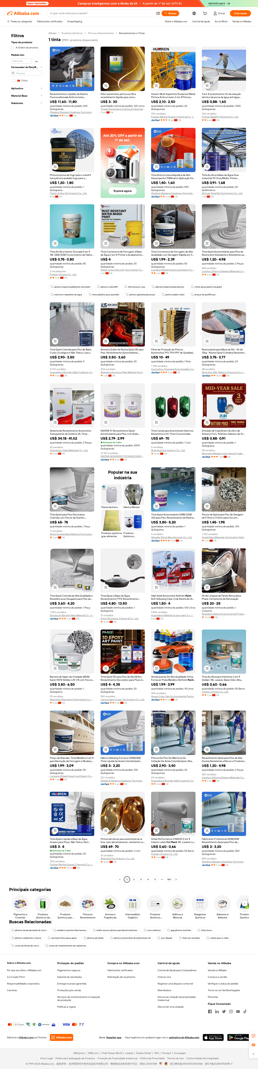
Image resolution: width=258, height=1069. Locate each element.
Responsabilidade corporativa (23, 983)
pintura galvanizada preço (142, 294)
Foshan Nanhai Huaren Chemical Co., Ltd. (173, 116)
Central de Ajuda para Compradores (177, 970)
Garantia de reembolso (69, 977)
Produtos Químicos (72, 33)
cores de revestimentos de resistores (67, 945)
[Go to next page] (176, 879)
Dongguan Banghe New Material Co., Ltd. (72, 615)
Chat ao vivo (164, 977)
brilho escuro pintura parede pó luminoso (117, 930)
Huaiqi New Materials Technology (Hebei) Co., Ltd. (224, 537)
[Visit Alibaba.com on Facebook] (210, 1011)
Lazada (129, 1053)
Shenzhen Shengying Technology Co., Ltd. (72, 699)
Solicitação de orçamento (121, 977)
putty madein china (174, 294)
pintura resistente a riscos (28, 938)
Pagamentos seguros (68, 970)
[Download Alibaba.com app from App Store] (213, 1037)
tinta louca (206, 930)
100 (169, 879)
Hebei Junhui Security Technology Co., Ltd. (123, 269)
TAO (156, 1053)
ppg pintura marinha (181, 930)
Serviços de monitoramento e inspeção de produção (78, 998)
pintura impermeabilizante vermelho (72, 287)
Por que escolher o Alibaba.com (24, 970)
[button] (158, 13)
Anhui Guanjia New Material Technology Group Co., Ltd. (72, 534)
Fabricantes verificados (120, 970)
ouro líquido (166, 938)
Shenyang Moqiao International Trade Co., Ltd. (224, 453)
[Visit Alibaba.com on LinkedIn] (217, 1011)
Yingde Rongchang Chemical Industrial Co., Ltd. (123, 109)
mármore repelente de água (68, 294)
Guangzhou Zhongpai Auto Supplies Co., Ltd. (173, 369)
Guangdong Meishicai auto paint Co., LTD (173, 615)
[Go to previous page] (120, 879)
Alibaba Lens (26, 1037)
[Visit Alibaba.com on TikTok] (245, 1011)
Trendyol (166, 1053)
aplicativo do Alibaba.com (184, 1037)
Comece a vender (217, 977)
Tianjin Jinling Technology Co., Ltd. (68, 193)
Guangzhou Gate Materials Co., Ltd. (69, 450)
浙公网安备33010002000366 (186, 1063)
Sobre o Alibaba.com (19, 963)
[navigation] (26, 456)
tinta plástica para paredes (105, 294)
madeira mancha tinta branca (71, 930)
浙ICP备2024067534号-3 (218, 1063)
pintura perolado (95, 938)
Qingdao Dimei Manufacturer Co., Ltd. (171, 537)
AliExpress (79, 1053)
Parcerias (213, 997)
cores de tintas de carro (27, 945)
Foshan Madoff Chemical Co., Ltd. (220, 116)
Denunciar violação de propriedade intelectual (177, 998)
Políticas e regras (66, 1006)
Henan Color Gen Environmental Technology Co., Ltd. (173, 696)
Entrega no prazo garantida (71, 983)
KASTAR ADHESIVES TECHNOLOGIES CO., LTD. (123, 456)
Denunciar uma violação (171, 1006)
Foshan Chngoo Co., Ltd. (63, 274)
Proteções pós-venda (69, 990)
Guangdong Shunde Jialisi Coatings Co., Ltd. (72, 372)
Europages (180, 1053)
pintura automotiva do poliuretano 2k (132, 938)
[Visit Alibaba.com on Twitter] (224, 1011)
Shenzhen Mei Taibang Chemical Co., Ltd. (224, 372)
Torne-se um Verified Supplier (224, 990)
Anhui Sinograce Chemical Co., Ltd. (120, 618)
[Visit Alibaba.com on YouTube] (238, 1011)
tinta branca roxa (136, 287)
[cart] (205, 13)
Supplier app (113, 1037)
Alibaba (52, 33)
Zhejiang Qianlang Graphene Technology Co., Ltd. (72, 112)
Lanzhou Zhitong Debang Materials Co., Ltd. (224, 271)
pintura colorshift (109, 287)
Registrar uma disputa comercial (175, 983)
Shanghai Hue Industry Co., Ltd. (168, 450)
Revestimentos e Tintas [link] (132, 33)
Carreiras (12, 990)
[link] (253, 1035)
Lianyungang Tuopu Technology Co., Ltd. (123, 699)
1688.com (93, 1053)
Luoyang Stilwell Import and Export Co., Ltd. (173, 269)
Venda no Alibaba (217, 970)
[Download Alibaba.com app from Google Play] (239, 1037)
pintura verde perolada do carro (31, 930)
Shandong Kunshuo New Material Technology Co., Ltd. (123, 372)
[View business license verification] (160, 1063)
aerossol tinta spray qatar (64, 938)
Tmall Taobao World (111, 1053)
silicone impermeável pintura (169, 287)
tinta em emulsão (191, 938)
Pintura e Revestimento (101, 33)
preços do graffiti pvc (205, 294)
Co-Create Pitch (16, 977)
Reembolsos (164, 990)
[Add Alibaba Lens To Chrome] (61, 1037)
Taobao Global (143, 1053)
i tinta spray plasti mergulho (208, 287)
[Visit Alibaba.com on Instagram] (231, 1011)
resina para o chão (219, 938)
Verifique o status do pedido (223, 983)
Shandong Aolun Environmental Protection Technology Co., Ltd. (224, 614)
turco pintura (154, 930)
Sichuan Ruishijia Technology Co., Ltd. (222, 193)
